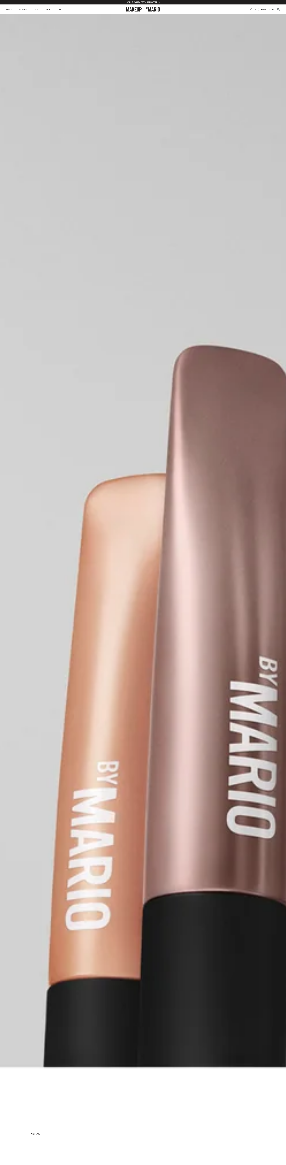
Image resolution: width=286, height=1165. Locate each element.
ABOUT (48, 9)
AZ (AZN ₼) (260, 9)
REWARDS (23, 9)
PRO (60, 9)
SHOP (8, 9)
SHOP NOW (35, 1134)
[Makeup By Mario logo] (143, 9)
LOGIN (271, 9)
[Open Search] (251, 9)
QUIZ (36, 9)
